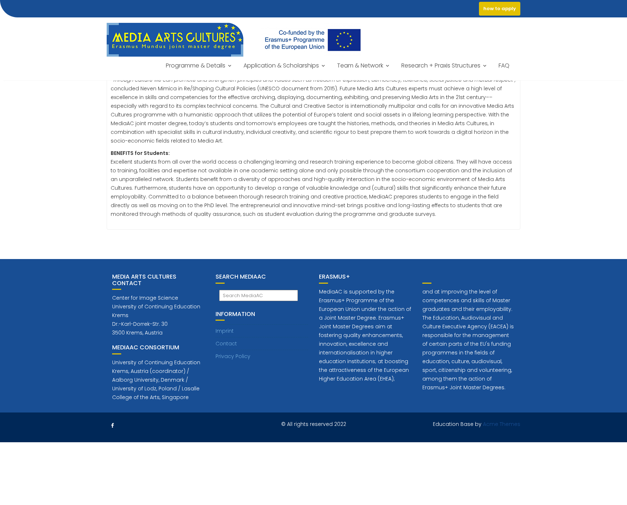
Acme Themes (501, 424)
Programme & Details (195, 65)
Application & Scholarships (281, 65)
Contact (226, 343)
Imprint (225, 330)
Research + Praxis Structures (440, 65)
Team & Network (360, 65)
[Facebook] (112, 425)
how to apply (499, 8)
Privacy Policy (233, 356)
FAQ (504, 65)
